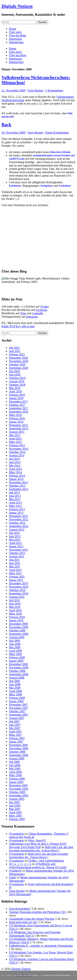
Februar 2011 (17, 576)
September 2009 (18, 633)
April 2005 (15, 812)
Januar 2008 (16, 701)
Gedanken (65, 185)
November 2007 (18, 708)
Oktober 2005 (17, 792)
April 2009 (15, 650)
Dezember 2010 (18, 583)
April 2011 (15, 569)
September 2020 (18, 367)
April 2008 (15, 691)
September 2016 (18, 411)
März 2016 (15, 415)
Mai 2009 (14, 647)
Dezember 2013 (18, 482)
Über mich (15, 32)
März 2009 (15, 654)
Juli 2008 (14, 681)
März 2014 (15, 472)
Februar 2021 (17, 354)
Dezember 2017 (18, 401)
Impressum (15, 38)
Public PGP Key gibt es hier (17, 326)
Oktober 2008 (17, 670)
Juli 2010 (14, 600)
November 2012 (18, 519)
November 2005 (18, 788)
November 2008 (18, 667)
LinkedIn (37, 313)
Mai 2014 (14, 465)
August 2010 (16, 596)
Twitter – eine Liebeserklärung (46, 860)
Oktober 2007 (17, 711)
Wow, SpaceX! (37, 840)
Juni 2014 (15, 462)
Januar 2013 (16, 512)
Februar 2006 (17, 778)
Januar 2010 (16, 620)
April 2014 (15, 468)
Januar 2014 (16, 479)
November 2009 (18, 627)
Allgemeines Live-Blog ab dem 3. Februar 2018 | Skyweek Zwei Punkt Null (38, 845)
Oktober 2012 (17, 522)
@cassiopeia (16, 833)
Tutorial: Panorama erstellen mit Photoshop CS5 (37, 912)
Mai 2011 (14, 566)
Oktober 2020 (17, 364)
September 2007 (18, 714)
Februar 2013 (17, 509)
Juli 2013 (14, 492)
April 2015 (15, 438)
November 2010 (18, 586)
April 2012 (15, 543)
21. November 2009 (13, 90)
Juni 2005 (15, 805)
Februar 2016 (17, 418)
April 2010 (15, 610)
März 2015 (15, 442)
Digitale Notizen (17, 6)
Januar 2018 (16, 398)
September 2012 (18, 526)
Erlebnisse (15, 185)
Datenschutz (16, 42)
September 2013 (18, 489)
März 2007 (15, 734)
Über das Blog (17, 35)
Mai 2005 (14, 809)
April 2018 (15, 391)
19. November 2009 (13, 132)
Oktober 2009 (17, 630)
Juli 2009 (14, 640)
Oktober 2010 (17, 590)
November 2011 (18, 549)
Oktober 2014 (17, 452)
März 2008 (15, 694)
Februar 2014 (17, 475)
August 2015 (16, 431)
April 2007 (15, 731)
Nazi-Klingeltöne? (20, 908)
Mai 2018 (14, 388)
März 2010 (15, 613)
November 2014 (18, 448)
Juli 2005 (14, 802)
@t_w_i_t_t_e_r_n (20, 864)
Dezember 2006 (18, 745)
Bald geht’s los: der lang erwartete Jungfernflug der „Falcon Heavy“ (41, 849)
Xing (23, 313)
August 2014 (16, 455)
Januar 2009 (16, 660)
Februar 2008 (17, 697)
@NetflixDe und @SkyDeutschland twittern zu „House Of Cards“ (38, 865)
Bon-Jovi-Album (60, 152)
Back (6, 124)
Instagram (32, 316)
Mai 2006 (14, 768)
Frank (12, 877)
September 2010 (18, 593)
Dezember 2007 (18, 704)
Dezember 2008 (18, 664)
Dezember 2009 (18, 623)
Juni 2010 (15, 603)
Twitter (44, 306)
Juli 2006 (14, 761)
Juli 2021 (14, 347)
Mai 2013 (14, 499)
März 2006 (15, 775)
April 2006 (15, 771)
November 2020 (18, 361)
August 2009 (16, 637)
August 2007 (16, 718)
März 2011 (15, 573)
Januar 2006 (16, 782)
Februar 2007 (17, 738)
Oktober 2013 (17, 485)
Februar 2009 (17, 657)
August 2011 (16, 556)
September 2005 (18, 795)
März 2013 (15, 505)
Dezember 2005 (18, 785)
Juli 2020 (14, 371)
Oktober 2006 (17, 751)
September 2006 (18, 755)
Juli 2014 (14, 458)
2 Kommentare (54, 90)
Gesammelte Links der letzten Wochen (31, 918)
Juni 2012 (15, 536)
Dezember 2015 (18, 425)
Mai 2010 (14, 607)
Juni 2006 (15, 765)
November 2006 (18, 748)
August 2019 (16, 381)
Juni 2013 (15, 495)
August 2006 (16, 758)
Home (12, 28)
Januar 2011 (16, 580)
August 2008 (16, 677)
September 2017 (18, 408)
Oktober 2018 (17, 384)
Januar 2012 (16, 546)
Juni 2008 (15, 684)
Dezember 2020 (18, 357)
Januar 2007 (16, 741)
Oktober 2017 (17, 404)
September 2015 (18, 428)
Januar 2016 (16, 421)
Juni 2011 (14, 563)
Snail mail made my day (23, 922)
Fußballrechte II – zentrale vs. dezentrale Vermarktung (41, 945)
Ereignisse (47, 185)
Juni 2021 (15, 351)
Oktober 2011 (17, 553)
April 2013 (15, 502)
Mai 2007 (14, 728)
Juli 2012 (14, 532)
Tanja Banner (35, 90)
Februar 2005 (17, 819)
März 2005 (15, 815)
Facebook (41, 309)
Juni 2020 (15, 374)
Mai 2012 (14, 539)
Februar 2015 (17, 445)
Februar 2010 (17, 617)
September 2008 (18, 674)
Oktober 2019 (17, 378)
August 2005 (16, 798)
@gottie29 (15, 870)
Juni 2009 (15, 644)
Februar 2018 (17, 394)
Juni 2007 (15, 724)
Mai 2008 (14, 687)
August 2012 (16, 529)
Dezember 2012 (18, 516)
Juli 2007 (14, 721)
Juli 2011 (14, 559)
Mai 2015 (14, 435)
